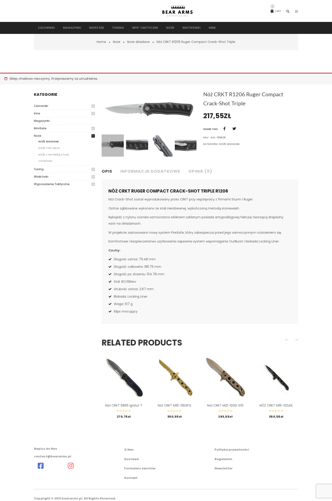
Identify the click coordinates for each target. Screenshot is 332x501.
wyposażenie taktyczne (52, 184)
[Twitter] (234, 128)
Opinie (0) (200, 171)
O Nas (129, 449)
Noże (116, 42)
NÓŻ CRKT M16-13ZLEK (276, 405)
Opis (107, 171)
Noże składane (138, 42)
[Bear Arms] (40, 465)
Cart (276, 11)
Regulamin (223, 459)
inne (37, 113)
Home (101, 42)
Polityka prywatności (232, 449)
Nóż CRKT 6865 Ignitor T (123, 405)
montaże (40, 128)
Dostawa (131, 459)
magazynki (42, 121)
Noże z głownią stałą (53, 154)
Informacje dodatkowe (150, 171)
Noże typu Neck (49, 148)
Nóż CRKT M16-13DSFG (174, 405)
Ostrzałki (45, 161)
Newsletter (224, 468)
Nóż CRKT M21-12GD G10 (225, 405)
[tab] (109, 171)
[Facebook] (224, 128)
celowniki (41, 106)
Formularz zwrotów (139, 468)
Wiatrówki (41, 176)
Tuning (39, 169)
